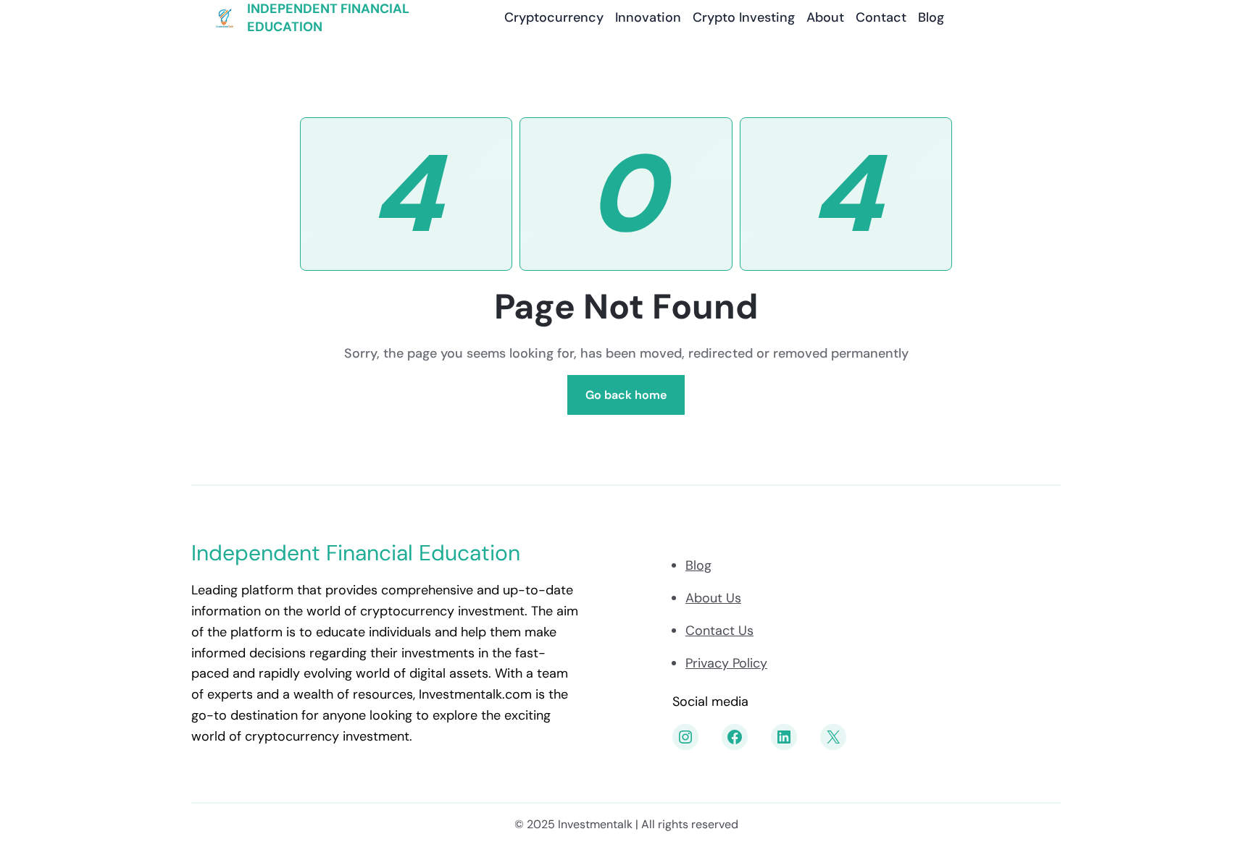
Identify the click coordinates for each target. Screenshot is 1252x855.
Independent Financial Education (355, 553)
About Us (713, 598)
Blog (698, 565)
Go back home (626, 395)
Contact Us (719, 630)
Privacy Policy (726, 663)
